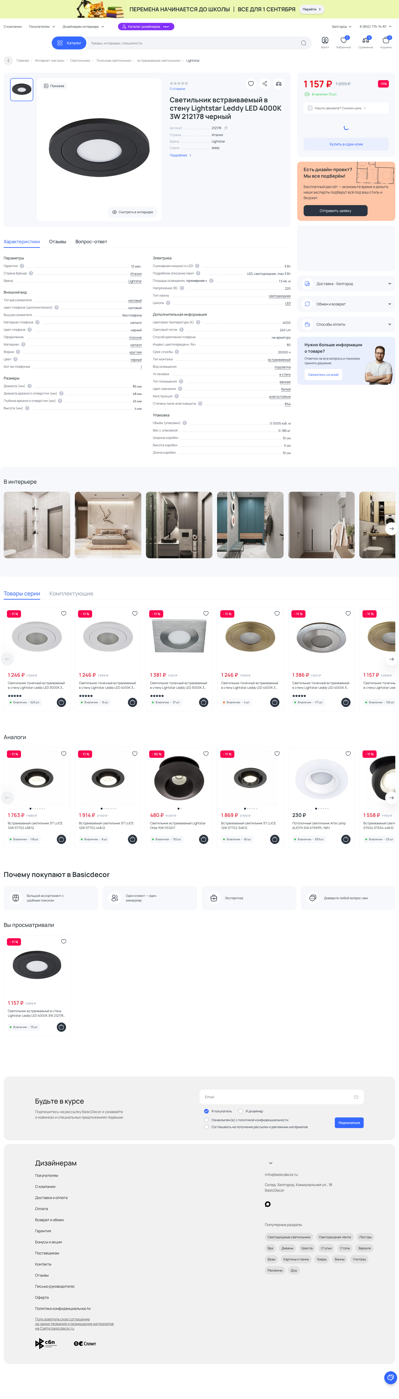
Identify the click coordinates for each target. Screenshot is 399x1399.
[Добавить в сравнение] (278, 83)
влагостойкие (280, 396)
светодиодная (280, 296)
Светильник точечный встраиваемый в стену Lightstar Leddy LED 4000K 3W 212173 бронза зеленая (249, 685)
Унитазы (359, 1259)
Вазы (271, 1259)
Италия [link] (217, 135)
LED (288, 303)
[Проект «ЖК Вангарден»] (321, 525)
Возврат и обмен (49, 1219)
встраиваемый (279, 359)
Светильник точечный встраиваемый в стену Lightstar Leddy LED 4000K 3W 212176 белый (107, 685)
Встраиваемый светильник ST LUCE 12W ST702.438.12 (35, 825)
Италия (136, 273)
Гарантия (43, 1230)
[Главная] (28, 43)
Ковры (321, 1259)
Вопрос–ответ (91, 241)
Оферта (42, 1297)
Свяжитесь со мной (323, 374)
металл (136, 345)
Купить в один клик (346, 144)
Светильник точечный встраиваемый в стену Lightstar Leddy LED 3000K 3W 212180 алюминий (178, 685)
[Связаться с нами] (390, 1377)
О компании (13, 26)
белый (286, 389)
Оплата (41, 1208)
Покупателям (46, 1175)
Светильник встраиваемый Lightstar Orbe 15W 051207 (178, 825)
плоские (135, 337)
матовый (135, 300)
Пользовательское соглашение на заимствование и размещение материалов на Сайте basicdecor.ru (74, 1324)
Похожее (57, 86)
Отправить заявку (335, 210)
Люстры (365, 1237)
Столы (345, 1248)
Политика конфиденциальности (63, 1308)
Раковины (275, 1270)
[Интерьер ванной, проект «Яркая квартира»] (179, 525)
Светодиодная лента (335, 1237)
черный (136, 359)
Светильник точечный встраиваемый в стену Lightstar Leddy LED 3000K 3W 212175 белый (36, 685)
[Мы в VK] (287, 1204)
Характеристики (22, 241)
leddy (216, 148)
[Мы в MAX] (268, 1204)
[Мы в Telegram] (305, 1204)
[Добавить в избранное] (251, 83)
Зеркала (364, 1248)
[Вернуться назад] (8, 60)
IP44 (288, 404)
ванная (285, 381)
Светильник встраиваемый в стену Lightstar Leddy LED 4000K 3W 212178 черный (35, 1013)
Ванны (340, 1259)
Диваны (287, 1248)
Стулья (326, 1248)
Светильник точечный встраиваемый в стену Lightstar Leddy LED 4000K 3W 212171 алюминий (321, 685)
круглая (136, 352)
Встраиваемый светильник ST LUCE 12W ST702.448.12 (106, 825)
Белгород (339, 26)
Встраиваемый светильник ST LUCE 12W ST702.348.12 (248, 825)
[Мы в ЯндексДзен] (296, 1204)
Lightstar (218, 141)
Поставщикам (47, 1253)
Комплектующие (71, 593)
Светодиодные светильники (289, 1237)
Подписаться (349, 1122)
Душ (294, 1270)
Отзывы (57, 241)
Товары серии (22, 593)
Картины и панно (296, 1259)
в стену (285, 374)
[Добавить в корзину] (61, 702)
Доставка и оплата (51, 1197)
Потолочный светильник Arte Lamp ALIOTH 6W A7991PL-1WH (319, 825)
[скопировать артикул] (226, 128)
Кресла (307, 1248)
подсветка (283, 367)
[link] (179, 84)
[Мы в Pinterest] (277, 1204)
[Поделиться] (264, 83)
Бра (270, 1248)
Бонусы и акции (48, 1241)
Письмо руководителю (55, 1286)
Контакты (43, 1264)
